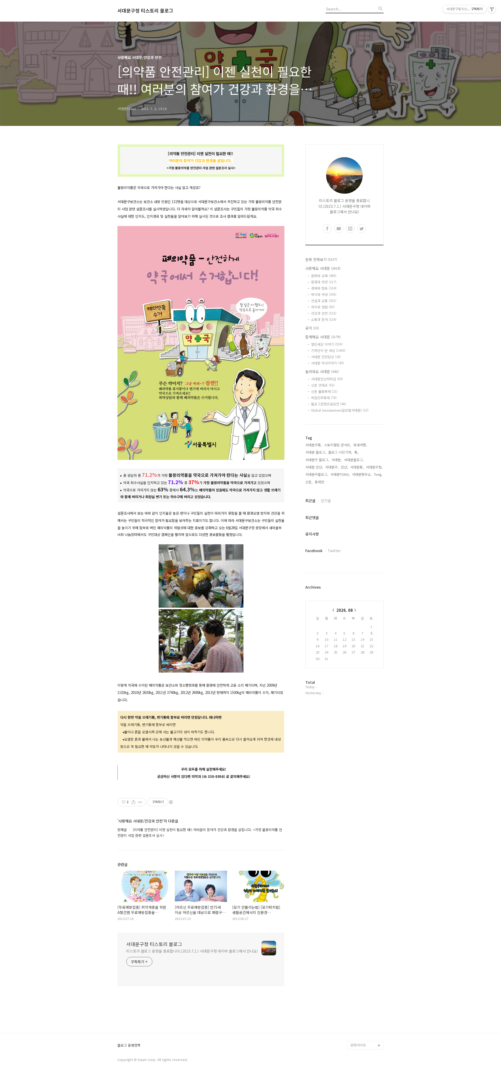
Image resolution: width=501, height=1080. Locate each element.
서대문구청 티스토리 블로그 (145, 11)
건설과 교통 (323, 300)
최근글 (310, 500)
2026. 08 (344, 610)
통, (356, 452)
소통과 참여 (323, 319)
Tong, (378, 474)
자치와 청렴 (323, 306)
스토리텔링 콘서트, (337, 444)
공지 (312, 328)
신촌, (309, 481)
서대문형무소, (362, 474)
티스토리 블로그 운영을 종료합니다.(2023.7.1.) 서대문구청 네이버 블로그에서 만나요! (192, 951)
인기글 (326, 500)
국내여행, (360, 444)
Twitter (334, 550)
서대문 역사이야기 (327, 363)
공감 (354, 978)
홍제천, (320, 481)
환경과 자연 (323, 281)
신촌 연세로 (323, 385)
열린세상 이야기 (327, 344)
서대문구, (332, 467)
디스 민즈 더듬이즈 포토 (366, 1007)
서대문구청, (374, 467)
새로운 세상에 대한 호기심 (366, 1032)
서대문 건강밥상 (326, 356)
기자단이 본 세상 (328, 350)
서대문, (336, 459)
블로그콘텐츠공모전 (328, 403)
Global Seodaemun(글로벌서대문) (339, 410)
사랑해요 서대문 (323, 268)
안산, (344, 467)
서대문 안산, (314, 467)
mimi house (360, 1020)
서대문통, (357, 467)
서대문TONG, (340, 474)
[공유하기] (133, 802)
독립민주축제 (324, 397)
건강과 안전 (323, 313)
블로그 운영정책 (128, 1045)
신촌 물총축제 (324, 391)
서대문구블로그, (316, 474)
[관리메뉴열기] (492, 9)
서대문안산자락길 (327, 378)
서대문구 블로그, (317, 459)
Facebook (314, 550)
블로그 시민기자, (340, 452)
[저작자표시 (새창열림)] (170, 802)
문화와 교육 (323, 275)
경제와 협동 (323, 288)
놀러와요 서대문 (322, 371)
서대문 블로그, (315, 452)
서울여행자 (358, 995)
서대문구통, (313, 444)
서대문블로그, (354, 459)
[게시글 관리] (140, 802)
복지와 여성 (323, 294)
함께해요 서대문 (323, 336)
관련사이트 (358, 1044)
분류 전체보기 (321, 259)
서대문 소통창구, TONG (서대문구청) (365, 966)
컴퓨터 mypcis (361, 986)
